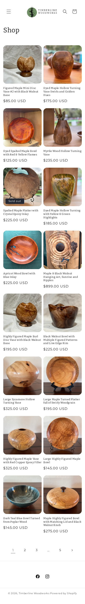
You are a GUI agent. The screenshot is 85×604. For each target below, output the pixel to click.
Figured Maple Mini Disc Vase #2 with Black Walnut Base (20, 91)
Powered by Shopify (63, 593)
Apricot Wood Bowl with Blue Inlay (19, 275)
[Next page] (72, 550)
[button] (9, 11)
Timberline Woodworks (34, 593)
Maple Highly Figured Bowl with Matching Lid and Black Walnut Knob (62, 522)
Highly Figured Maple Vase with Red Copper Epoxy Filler (22, 460)
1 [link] (13, 550)
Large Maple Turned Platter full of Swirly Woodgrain (61, 401)
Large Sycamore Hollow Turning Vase (19, 401)
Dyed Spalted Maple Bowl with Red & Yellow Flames (20, 153)
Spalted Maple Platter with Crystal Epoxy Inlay (20, 212)
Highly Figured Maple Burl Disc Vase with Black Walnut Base (22, 340)
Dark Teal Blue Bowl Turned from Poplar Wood (21, 520)
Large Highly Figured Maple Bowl (62, 460)
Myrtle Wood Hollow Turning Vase (62, 153)
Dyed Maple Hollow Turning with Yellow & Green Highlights (62, 214)
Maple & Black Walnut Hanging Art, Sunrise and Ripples (60, 277)
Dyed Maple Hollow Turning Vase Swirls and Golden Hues (62, 91)
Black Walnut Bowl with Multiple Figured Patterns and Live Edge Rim (60, 340)
